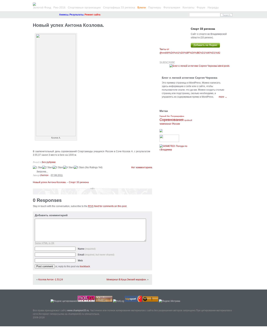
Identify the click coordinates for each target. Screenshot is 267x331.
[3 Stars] (58, 167)
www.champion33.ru (78, 310)
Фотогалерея (171, 7)
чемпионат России (169, 123)
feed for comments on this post (107, 206)
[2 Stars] (47, 167)
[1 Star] (37, 167)
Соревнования (171, 120)
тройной (188, 120)
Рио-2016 (59, 7)
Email (96, 254)
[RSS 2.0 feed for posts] (199, 66)
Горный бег (164, 116)
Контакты (188, 7)
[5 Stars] (79, 167)
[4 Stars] (68, 167)
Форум (201, 7)
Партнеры (154, 7)
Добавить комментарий (51, 215)
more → (223, 96)
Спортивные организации (84, 7)
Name (87, 248)
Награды (213, 7)
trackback (85, 266)
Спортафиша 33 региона (119, 7)
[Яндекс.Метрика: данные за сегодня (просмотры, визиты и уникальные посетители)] (169, 301)
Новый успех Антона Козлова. (68, 25)
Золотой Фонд (42, 7)
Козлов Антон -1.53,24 (50, 279)
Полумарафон (177, 116)
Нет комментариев (141, 167)
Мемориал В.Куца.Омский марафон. (127, 279)
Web (80, 260)
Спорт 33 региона (79, 182)
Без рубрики (49, 162)
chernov (44, 175)
